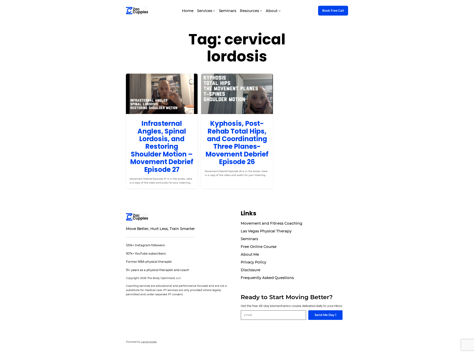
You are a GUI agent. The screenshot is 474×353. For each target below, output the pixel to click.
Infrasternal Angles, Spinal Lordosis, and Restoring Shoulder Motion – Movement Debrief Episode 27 (161, 146)
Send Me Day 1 (325, 315)
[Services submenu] (214, 11)
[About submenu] (279, 11)
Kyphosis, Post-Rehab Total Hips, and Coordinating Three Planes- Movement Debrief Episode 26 (237, 143)
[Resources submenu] (261, 11)
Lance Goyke (149, 341)
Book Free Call (333, 10)
